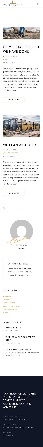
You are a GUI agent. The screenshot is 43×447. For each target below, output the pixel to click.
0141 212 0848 (8, 436)
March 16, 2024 (10, 56)
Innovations (9, 303)
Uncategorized (10, 153)
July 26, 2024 (12, 330)
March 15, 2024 (10, 150)
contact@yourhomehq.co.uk (14, 419)
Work (5, 59)
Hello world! (13, 327)
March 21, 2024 (13, 343)
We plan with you (19, 145)
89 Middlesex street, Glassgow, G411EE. (18, 428)
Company (7, 299)
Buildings (8, 296)
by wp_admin (9, 62)
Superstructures (12, 306)
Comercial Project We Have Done (21, 49)
